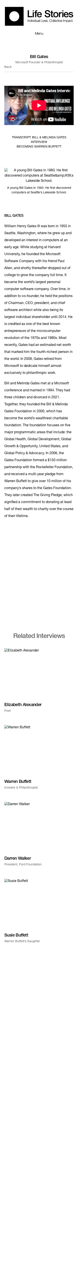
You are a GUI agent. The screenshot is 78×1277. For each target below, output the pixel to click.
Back (7, 67)
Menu (39, 34)
